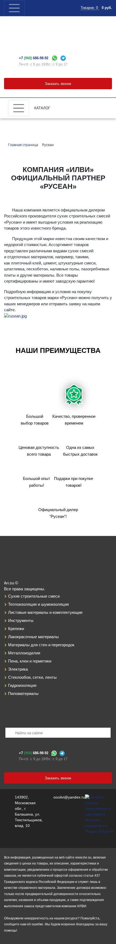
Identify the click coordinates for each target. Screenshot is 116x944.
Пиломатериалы (23, 693)
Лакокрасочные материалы (33, 636)
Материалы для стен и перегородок (41, 644)
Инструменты (20, 620)
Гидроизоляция (22, 685)
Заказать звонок (58, 84)
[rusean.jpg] (15, 316)
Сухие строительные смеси (34, 596)
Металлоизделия (24, 653)
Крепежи (16, 628)
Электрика (18, 669)
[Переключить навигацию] (14, 8)
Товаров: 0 (90, 8)
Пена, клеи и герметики (29, 661)
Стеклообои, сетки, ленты (32, 677)
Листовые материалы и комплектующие (45, 612)
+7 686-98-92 (33, 58)
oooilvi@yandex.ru (69, 797)
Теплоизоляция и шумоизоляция (38, 604)
